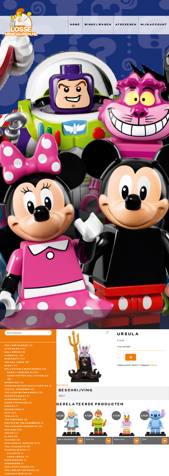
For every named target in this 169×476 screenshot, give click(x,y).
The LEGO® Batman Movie (21, 393)
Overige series (15, 450)
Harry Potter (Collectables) (28, 376)
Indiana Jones (15, 362)
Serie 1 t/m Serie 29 (20, 372)
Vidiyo (9, 433)
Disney (153, 365)
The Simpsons (14, 420)
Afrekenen (126, 25)
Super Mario (13, 399)
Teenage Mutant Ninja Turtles (27, 386)
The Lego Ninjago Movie (21, 426)
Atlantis (13, 453)
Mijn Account (154, 25)
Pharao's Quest (15, 396)
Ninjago (10, 430)
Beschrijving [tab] (62, 384)
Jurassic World (16, 474)
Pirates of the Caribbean (22, 423)
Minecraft (12, 359)
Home (75, 25)
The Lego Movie (15, 447)
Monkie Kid (12, 383)
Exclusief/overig (17, 467)
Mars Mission (14, 460)
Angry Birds (15, 457)
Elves (9, 437)
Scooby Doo (13, 409)
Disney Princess (16, 403)
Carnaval (12, 356)
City (8, 413)
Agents (10, 406)
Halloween (13, 352)
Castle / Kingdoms (17, 389)
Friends (10, 440)
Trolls (10, 416)
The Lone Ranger (16, 345)
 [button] (80, 440)
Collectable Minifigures (23, 369)
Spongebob (12, 464)
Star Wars (12, 349)
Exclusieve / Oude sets (21, 443)
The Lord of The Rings (20, 470)
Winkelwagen (97, 25)
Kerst (9, 366)
